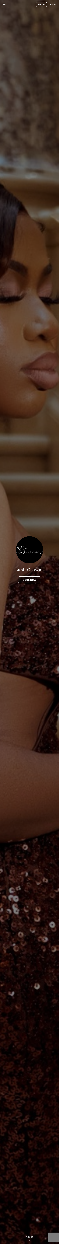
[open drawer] (4, 5)
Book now (29, 579)
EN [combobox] (51, 4)
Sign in (41, 4)
